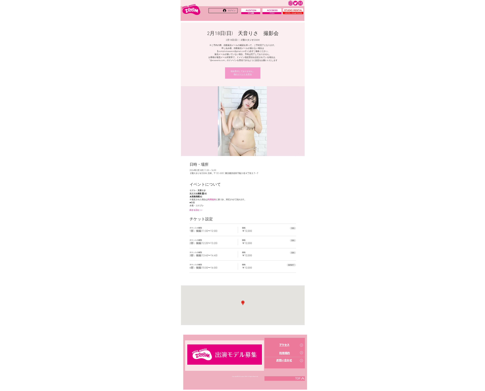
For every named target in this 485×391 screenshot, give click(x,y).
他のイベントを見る (243, 74)
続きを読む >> (196, 210)
